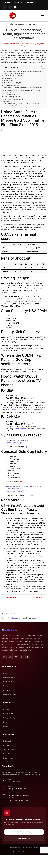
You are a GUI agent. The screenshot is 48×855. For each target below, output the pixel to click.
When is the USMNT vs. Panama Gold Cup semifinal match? (23, 88)
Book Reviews (8, 713)
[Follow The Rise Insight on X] (27, 657)
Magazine (6, 726)
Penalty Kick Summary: (11, 85)
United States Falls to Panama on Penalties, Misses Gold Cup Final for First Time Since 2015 (24, 72)
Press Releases (8, 686)
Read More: (8, 101)
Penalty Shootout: (10, 78)
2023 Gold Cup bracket (12, 97)
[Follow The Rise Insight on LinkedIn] (22, 657)
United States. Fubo (13, 410)
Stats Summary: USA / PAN (13, 83)
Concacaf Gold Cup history (14, 99)
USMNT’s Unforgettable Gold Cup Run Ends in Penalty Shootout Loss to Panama (23, 105)
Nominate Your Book (10, 677)
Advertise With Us (9, 749)
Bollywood (6, 745)
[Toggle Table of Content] (42, 68)
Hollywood (7, 741)
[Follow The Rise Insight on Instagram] (4, 657)
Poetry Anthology (9, 718)
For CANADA (11, 94)
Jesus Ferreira (31, 248)
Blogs (5, 722)
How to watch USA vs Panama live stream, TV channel (22, 90)
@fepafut (11, 486)
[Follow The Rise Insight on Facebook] (10, 657)
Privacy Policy (8, 758)
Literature (6, 709)
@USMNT (26, 486)
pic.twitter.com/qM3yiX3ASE (16, 443)
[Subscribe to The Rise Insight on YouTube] (16, 657)
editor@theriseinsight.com (23, 2)
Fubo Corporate (20, 429)
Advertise (32, 852)
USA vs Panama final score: (13, 76)
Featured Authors (9, 694)
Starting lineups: (9, 80)
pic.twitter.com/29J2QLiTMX (16, 491)
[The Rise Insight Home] (12, 630)
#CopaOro (18, 489)
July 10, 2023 (29, 447)
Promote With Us (24, 838)
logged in (16, 618)
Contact (25, 852)
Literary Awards (8, 673)
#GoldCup (28, 440)
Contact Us (7, 754)
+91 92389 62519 (14, 782)
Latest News (7, 681)
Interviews (7, 690)
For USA (9, 92)
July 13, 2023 (29, 495)
